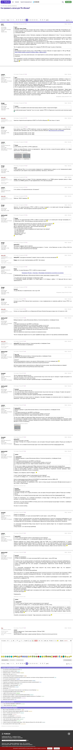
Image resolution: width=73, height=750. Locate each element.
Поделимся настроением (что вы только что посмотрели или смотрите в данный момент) (21, 682)
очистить (66, 640)
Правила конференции (14, 743)
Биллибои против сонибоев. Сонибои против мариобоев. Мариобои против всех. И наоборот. (22, 696)
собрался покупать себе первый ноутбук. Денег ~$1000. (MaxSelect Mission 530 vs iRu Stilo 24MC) (22, 722)
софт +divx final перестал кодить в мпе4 (11, 719)
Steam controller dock (8, 705)
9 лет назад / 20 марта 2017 (20, 23)
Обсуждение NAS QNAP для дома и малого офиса (13, 691)
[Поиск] (63, 2)
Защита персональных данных (26, 744)
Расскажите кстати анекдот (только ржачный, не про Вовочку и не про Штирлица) (19, 690)
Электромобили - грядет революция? (10, 685)
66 (36, 20)
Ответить (69, 23)
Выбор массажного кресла (8, 699)
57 (18, 20)
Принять (50, 748)
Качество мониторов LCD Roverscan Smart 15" (12, 717)
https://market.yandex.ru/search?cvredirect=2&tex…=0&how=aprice (30, 52)
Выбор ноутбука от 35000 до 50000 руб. (11, 683)
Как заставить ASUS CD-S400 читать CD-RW (11, 723)
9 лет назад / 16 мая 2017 (20, 437)
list (41, 640)
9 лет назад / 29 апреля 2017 (20, 205)
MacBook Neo (5, 688)
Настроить (56, 748)
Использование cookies (6, 744)
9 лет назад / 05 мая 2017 (20, 309)
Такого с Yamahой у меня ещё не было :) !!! (11, 712)
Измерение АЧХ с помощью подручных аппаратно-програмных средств (17, 680)
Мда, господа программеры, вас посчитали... (12, 709)
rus (56, 640)
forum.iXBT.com (28, 746)
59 (22, 20)
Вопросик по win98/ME (7, 714)
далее (47, 20)
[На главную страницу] (6, 2)
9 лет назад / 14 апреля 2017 (20, 118)
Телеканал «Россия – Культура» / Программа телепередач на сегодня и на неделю (43, 273)
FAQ (24, 743)
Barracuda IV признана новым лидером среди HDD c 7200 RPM (15, 711)
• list (39, 640)
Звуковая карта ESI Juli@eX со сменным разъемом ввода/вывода (16, 694)
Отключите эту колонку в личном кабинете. (10, 726)
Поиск (21, 743)
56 (16, 20)
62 (28, 20)
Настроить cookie (15, 744)
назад (8, 20)
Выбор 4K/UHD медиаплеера (9, 686)
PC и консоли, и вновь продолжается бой (11, 669)
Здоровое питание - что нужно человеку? (11, 672)
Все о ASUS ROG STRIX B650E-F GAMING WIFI (12, 703)
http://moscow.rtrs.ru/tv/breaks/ (56, 130)
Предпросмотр (20, 660)
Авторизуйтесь (5, 660)
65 (34, 20)
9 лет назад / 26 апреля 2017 (20, 187)
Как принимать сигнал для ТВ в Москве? (15, 8)
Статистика (27, 743)
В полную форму (67, 660)
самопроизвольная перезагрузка (10, 720)
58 (20, 20)
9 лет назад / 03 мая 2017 (20, 298)
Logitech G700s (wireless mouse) (9, 693)
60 (24, 20)
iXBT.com (3, 746)
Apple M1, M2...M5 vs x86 (7, 674)
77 (44, 20)
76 (42, 20)
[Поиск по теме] (69, 20)
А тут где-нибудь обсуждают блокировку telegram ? (13, 675)
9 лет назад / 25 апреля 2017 (20, 127)
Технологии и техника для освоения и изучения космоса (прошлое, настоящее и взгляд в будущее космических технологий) (28, 677)
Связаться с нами (5, 743)
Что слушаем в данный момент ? (9, 679)
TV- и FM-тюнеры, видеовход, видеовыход (9, 5)
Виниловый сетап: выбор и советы (10, 671)
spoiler (26, 640)
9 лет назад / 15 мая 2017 (20, 317)
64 (32, 20)
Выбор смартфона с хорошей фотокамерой (12, 697)
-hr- (54, 640)
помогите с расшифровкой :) (9, 715)
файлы (62, 640)
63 (30, 20)
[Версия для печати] (67, 20)
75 (40, 20)
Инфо (66, 23)
